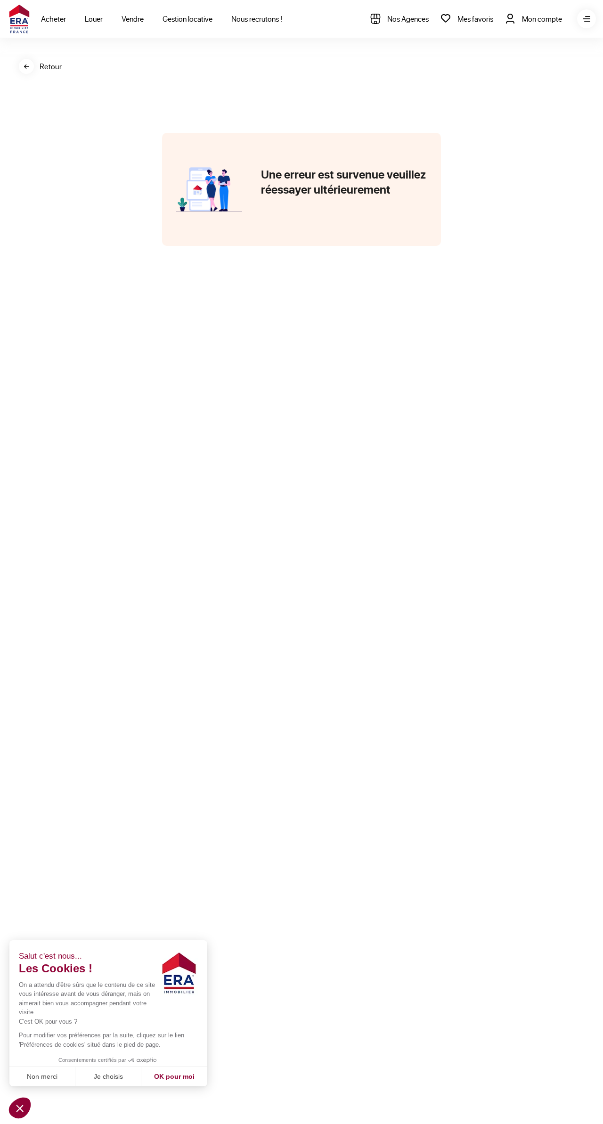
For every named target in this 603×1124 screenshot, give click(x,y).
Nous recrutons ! (256, 19)
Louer (94, 19)
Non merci (42, 1076)
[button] (19, 1108)
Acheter (53, 19)
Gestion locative (187, 19)
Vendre (133, 19)
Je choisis (108, 1076)
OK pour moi (174, 1076)
